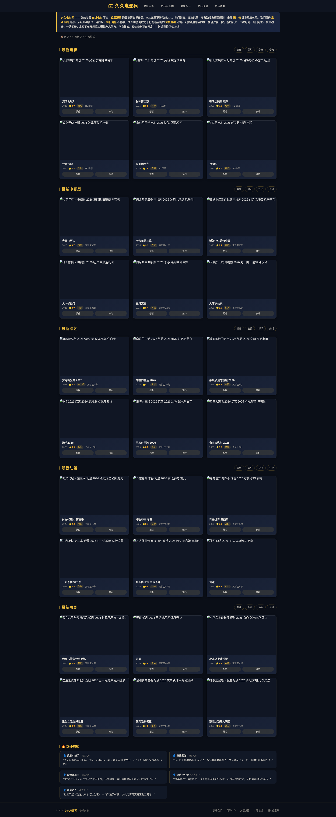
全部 (271, 49)
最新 (260, 49)
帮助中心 (231, 810)
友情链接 (244, 810)
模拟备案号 (273, 810)
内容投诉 (258, 810)
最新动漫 (203, 6)
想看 (78, 111)
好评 (239, 49)
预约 (111, 111)
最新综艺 (185, 6)
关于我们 (217, 810)
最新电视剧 (167, 6)
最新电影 (149, 6)
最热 (250, 49)
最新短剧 (220, 6)
